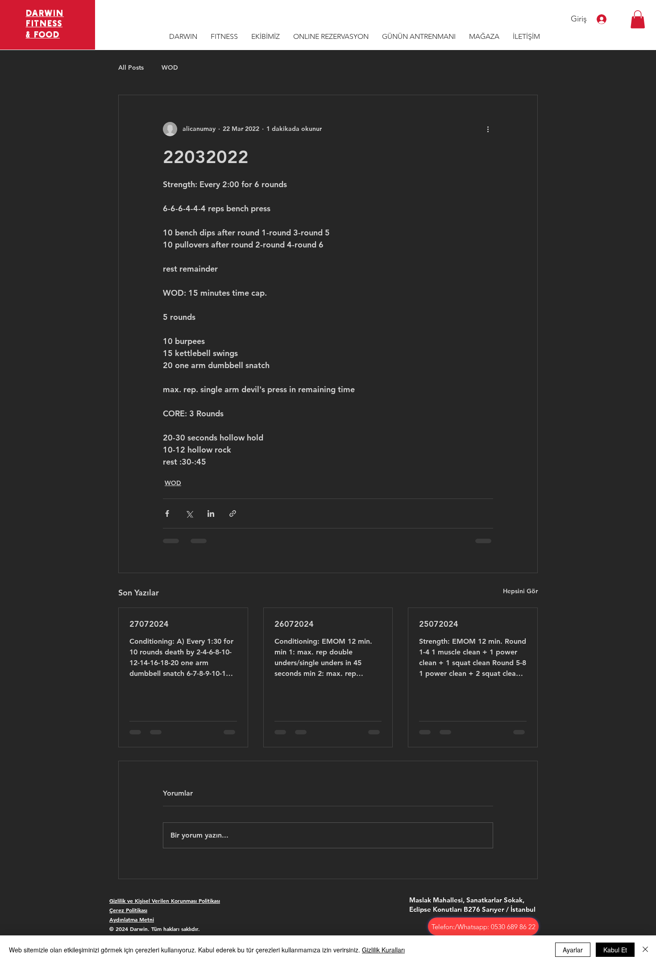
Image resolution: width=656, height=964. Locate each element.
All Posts (131, 67)
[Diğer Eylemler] (487, 129)
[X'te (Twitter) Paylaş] (189, 513)
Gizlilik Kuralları (383, 949)
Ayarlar (573, 949)
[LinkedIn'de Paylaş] (211, 513)
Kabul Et (615, 949)
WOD (170, 67)
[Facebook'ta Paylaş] (167, 513)
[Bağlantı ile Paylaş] (232, 513)
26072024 (294, 624)
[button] (637, 19)
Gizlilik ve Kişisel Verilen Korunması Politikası (164, 900)
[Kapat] (645, 950)
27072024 (149, 624)
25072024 (438, 624)
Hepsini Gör (520, 591)
